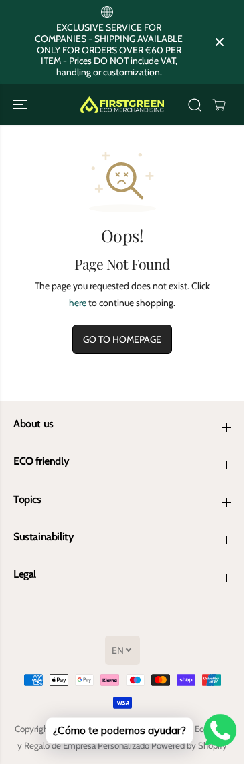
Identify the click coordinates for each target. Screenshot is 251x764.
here (77, 303)
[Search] (195, 105)
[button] (21, 104)
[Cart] (219, 105)
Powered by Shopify (189, 745)
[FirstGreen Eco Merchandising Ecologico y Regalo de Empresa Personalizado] (122, 104)
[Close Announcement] (219, 42)
